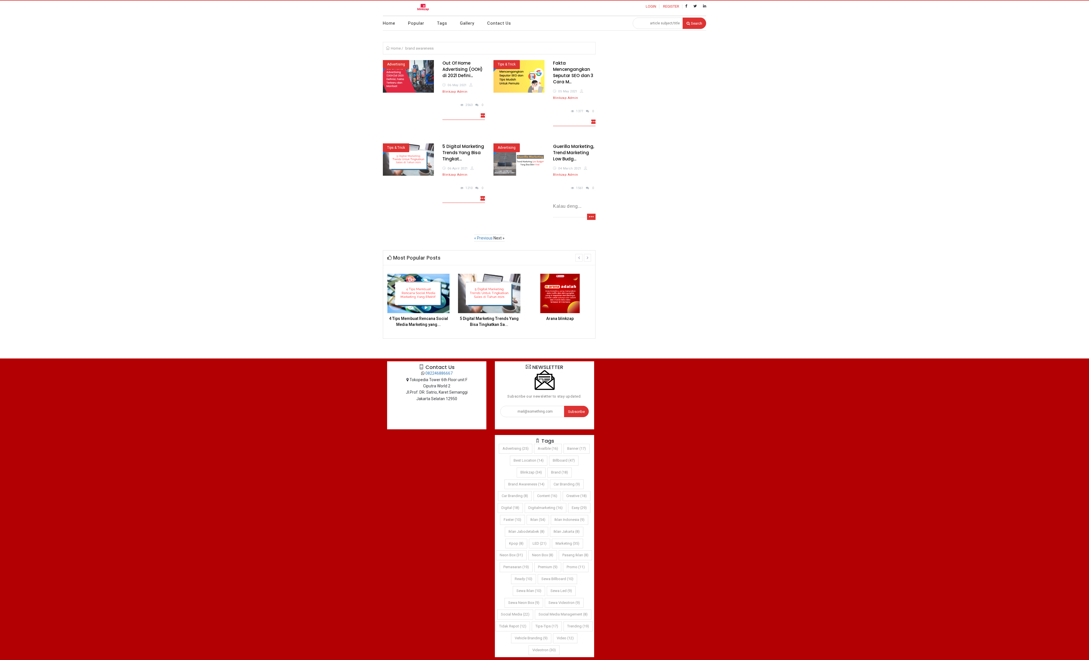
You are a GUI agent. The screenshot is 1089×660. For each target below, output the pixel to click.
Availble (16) (548, 448)
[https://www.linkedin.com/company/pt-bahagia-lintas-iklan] (704, 6)
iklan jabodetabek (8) (526, 531)
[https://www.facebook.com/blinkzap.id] (686, 6)
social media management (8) (563, 614)
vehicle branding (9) (531, 638)
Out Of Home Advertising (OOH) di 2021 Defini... (462, 69)
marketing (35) (567, 543)
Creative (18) (576, 496)
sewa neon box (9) (523, 602)
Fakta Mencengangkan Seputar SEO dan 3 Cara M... (573, 72)
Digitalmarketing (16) (545, 508)
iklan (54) (537, 519)
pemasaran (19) (516, 567)
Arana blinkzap (560, 318)
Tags (442, 23)
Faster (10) (512, 519)
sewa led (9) (561, 591)
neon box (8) (542, 555)
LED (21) (539, 543)
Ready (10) (523, 579)
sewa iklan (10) (528, 591)
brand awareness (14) (526, 484)
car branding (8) (515, 496)
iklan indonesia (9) (569, 519)
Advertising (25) (516, 448)
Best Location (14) (529, 460)
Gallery (467, 23)
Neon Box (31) (511, 555)
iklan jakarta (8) (567, 531)
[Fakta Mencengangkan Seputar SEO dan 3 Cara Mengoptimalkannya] (518, 76)
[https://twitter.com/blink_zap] (695, 6)
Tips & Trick (507, 64)
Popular (416, 23)
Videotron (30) (544, 650)
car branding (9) (567, 484)
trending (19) (578, 626)
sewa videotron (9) (564, 602)
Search (696, 23)
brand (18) (559, 472)
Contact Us (499, 23)
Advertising (396, 64)
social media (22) (515, 614)
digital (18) (510, 508)
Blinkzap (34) (531, 472)
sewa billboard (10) (557, 579)
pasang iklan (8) (575, 555)
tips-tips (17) (546, 626)
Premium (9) (548, 567)
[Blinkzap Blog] (423, 8)
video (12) (565, 638)
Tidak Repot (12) (512, 626)
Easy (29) (579, 508)
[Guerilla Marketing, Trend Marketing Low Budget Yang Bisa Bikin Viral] (518, 159)
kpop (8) (516, 543)
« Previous (483, 238)
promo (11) (576, 567)
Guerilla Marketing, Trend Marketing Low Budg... (573, 152)
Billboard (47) (564, 460)
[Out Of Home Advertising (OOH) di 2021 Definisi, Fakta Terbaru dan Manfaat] (408, 76)
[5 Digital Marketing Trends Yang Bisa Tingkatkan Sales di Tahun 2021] (408, 159)
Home (389, 23)
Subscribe (576, 411)
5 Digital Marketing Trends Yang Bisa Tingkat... (463, 152)
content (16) (547, 496)
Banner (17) (576, 448)
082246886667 (439, 373)
